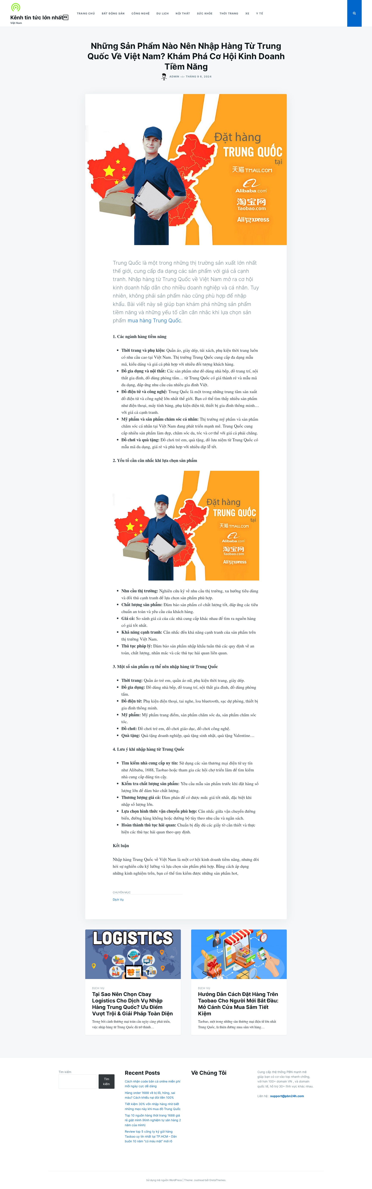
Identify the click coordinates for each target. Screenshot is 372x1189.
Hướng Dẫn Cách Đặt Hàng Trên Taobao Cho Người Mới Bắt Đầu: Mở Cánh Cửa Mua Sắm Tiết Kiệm (238, 1004)
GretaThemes (217, 1180)
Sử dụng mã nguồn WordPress (164, 1180)
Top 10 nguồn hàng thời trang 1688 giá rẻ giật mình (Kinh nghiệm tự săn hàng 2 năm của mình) (153, 1120)
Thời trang (229, 13)
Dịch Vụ (118, 899)
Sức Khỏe (205, 13)
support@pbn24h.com (287, 1096)
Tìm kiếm (65, 1072)
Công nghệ (141, 13)
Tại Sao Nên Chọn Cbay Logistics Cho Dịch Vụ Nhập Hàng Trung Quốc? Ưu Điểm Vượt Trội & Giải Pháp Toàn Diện (132, 1004)
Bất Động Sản (113, 13)
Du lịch (163, 13)
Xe (247, 13)
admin (174, 76)
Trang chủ (86, 13)
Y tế (259, 13)
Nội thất (183, 13)
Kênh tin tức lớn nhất (39, 17)
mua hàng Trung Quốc (154, 320)
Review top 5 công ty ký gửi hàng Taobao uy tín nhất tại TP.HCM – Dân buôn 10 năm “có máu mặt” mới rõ (151, 1136)
